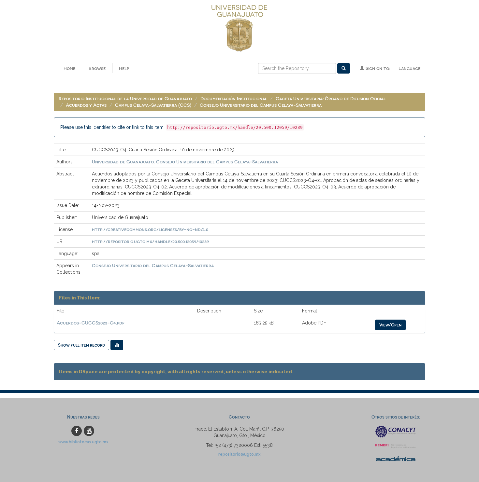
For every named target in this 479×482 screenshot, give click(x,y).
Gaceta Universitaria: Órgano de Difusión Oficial (331, 98)
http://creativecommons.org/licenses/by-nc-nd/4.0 (150, 229)
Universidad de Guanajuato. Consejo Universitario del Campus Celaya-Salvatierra (185, 161)
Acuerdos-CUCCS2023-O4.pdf (90, 322)
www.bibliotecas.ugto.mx (83, 441)
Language (409, 68)
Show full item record (81, 344)
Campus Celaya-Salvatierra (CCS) (153, 105)
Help (124, 68)
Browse (97, 68)
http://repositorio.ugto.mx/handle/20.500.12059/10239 (150, 241)
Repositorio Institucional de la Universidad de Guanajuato (125, 98)
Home (69, 68)
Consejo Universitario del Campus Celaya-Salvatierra (261, 105)
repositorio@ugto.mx (239, 454)
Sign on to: (377, 68)
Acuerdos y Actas (86, 105)
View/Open (390, 324)
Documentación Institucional (233, 98)
